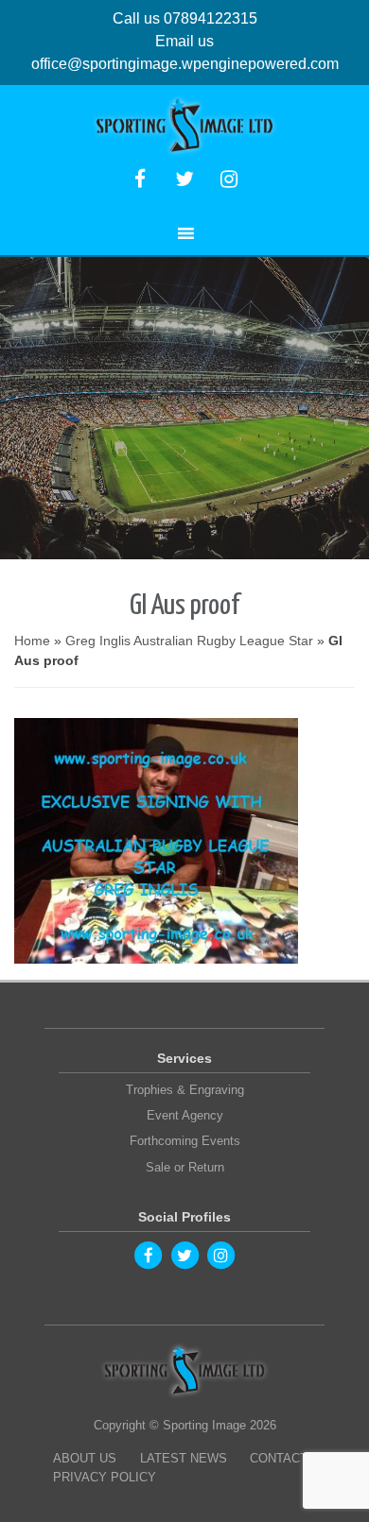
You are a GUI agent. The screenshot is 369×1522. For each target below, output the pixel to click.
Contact (279, 1458)
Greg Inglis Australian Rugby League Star (189, 640)
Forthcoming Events (185, 1141)
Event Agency (185, 1115)
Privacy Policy (104, 1477)
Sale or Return (185, 1167)
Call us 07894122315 (185, 18)
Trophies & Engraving (185, 1090)
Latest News (183, 1458)
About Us (84, 1458)
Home (32, 640)
